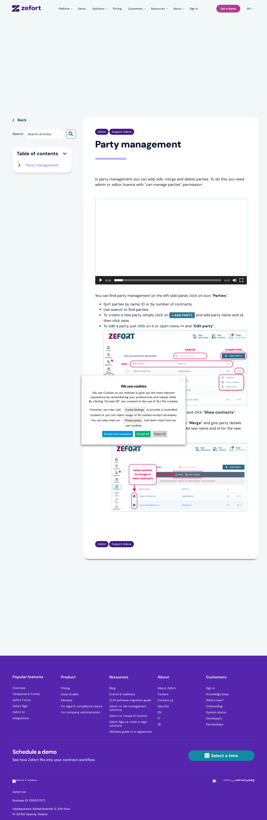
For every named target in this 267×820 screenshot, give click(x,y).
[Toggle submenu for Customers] (136, 8)
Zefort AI (19, 712)
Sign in (210, 688)
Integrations (21, 718)
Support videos (122, 132)
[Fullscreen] (241, 280)
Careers (163, 694)
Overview (19, 688)
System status (216, 712)
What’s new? (215, 700)
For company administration (80, 712)
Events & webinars (122, 694)
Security (163, 706)
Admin (102, 132)
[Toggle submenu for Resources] (159, 8)
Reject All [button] (159, 434)
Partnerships (214, 724)
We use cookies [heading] (133, 386)
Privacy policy (133, 420)
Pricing (65, 688)
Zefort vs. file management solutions (127, 708)
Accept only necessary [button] (117, 434)
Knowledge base (217, 694)
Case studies (70, 694)
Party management (42, 165)
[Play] (101, 280)
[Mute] (235, 280)
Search (18, 134)
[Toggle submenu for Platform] (65, 8)
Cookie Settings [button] (134, 410)
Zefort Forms (22, 700)
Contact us (165, 700)
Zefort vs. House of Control (128, 716)
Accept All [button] (143, 434)
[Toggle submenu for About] (178, 8)
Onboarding (214, 706)
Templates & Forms (26, 694)
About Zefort (167, 688)
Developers (214, 718)
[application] (171, 241)
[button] (71, 134)
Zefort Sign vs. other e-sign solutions (128, 723)
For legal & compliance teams (81, 706)
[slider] (167, 280)
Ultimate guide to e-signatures (130, 732)
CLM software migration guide (130, 700)
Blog (112, 688)
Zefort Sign (20, 706)
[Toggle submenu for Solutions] (99, 8)
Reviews (66, 700)
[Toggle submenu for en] (249, 8)
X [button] (181, 380)
